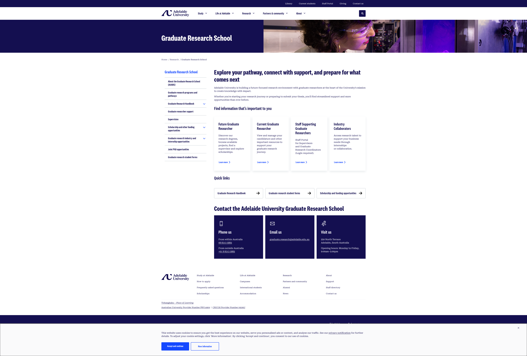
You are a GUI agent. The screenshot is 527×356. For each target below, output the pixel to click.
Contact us (358, 3)
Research (287, 275)
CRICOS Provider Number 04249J (229, 307)
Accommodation (248, 293)
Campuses (245, 281)
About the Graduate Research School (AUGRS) (184, 83)
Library (288, 3)
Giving (343, 3)
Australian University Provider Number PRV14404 (185, 307)
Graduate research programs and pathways (182, 94)
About (329, 275)
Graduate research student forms (182, 157)
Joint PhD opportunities (178, 149)
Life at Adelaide (247, 275)
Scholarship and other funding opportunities (181, 128)
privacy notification (340, 333)
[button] (518, 328)
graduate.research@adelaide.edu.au (289, 239)
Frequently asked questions (210, 287)
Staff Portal (327, 3)
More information (205, 346)
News (285, 293)
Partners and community (295, 281)
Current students (307, 3)
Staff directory (333, 287)
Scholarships (203, 293)
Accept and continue (175, 346)
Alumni (286, 287)
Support (330, 281)
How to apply (203, 281)
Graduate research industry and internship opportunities (182, 139)
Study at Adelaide (205, 275)
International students (251, 287)
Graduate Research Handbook (181, 103)
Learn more (223, 162)
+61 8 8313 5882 (226, 251)
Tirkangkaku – (177, 303)
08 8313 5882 (225, 242)
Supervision (173, 119)
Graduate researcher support (181, 111)
